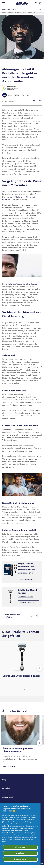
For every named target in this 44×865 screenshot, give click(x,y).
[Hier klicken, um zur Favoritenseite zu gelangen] (35, 3)
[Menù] (3, 3)
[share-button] (34, 101)
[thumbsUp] (31, 616)
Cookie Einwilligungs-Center (17, 837)
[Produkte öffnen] (41, 790)
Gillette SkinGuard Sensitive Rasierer (22, 284)
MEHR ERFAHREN (25, 573)
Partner (4, 817)
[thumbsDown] (37, 616)
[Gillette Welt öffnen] (41, 799)
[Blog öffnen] (41, 781)
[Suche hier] (40, 3)
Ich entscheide (20, 859)
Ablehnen (20, 853)
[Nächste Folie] (39, 669)
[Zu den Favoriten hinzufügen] (40, 101)
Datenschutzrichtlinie (8, 833)
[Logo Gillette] (22, 3)
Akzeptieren (20, 847)
